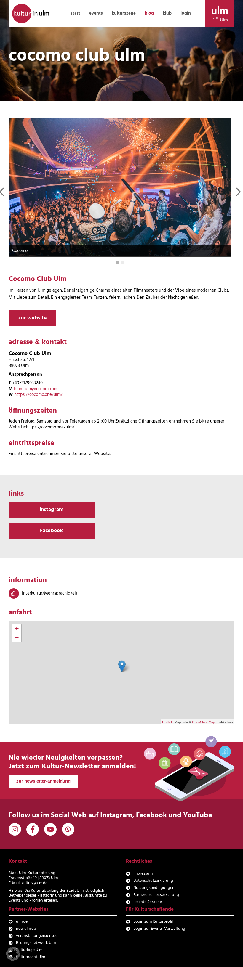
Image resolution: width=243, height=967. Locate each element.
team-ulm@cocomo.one (36, 389)
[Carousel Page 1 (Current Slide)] (117, 262)
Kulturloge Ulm (29, 950)
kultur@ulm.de (34, 883)
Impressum (143, 873)
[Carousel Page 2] (122, 262)
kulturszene (124, 13)
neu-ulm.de (26, 928)
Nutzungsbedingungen (154, 887)
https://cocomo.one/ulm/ (38, 394)
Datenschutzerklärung (153, 880)
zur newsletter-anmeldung (43, 780)
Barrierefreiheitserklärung (156, 894)
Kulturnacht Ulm (30, 957)
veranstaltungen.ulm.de (36, 935)
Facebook (51, 530)
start (75, 13)
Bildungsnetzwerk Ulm (36, 942)
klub (167, 13)
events (96, 13)
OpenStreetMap (203, 721)
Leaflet (167, 721)
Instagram (51, 509)
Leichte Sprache (147, 902)
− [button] (17, 637)
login (185, 13)
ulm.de (22, 921)
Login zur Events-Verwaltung (159, 928)
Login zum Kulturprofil (153, 921)
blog (149, 13)
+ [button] (17, 628)
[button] (13, 954)
